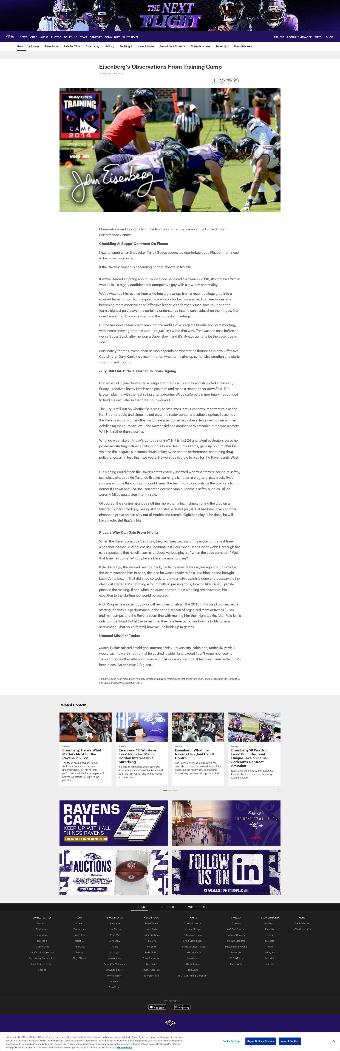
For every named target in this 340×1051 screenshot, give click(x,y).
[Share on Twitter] (222, 82)
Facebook (269, 941)
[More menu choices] (142, 36)
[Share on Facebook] (214, 82)
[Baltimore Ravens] (170, 1023)
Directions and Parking (236, 946)
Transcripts (114, 981)
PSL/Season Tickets (192, 935)
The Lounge (151, 964)
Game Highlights (152, 935)
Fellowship (42, 941)
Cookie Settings (231, 1041)
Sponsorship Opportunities (42, 958)
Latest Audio (151, 929)
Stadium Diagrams (236, 941)
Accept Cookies (289, 1041)
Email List (269, 929)
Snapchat (269, 958)
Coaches (79, 941)
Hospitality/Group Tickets (193, 946)
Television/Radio (151, 975)
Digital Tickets (193, 964)
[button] (165, 790)
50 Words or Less (114, 970)
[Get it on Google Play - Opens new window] (181, 1008)
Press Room (114, 987)
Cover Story (114, 941)
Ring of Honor (79, 958)
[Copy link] (236, 81)
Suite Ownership (193, 952)
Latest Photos (114, 929)
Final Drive (151, 941)
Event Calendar (302, 923)
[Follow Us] (226, 872)
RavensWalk (236, 964)
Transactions (79, 929)
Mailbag (114, 946)
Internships (42, 935)
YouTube (270, 964)
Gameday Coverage (236, 935)
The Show (151, 946)
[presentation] (279, 791)
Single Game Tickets (193, 941)
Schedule (236, 923)
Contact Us (42, 923)
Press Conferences (151, 958)
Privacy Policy (124, 1047)
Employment (42, 929)
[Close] (334, 1041)
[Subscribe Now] (114, 823)
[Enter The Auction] (114, 872)
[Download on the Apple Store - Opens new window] (157, 1007)
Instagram (270, 952)
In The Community (302, 929)
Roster (79, 923)
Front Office (79, 946)
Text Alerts (193, 970)
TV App (269, 935)
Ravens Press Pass (151, 970)
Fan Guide (236, 952)
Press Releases (114, 975)
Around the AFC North (114, 964)
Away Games (193, 958)
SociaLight (114, 952)
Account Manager (193, 929)
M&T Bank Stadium (236, 929)
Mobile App (269, 923)
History (79, 952)
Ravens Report (151, 952)
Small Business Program (42, 964)
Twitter (270, 946)
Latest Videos (151, 923)
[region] (170, 1041)
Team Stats (79, 935)
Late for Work (114, 935)
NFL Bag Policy (236, 958)
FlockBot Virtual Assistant (42, 952)
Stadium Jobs (42, 946)
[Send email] (229, 82)
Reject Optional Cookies (260, 1041)
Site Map (42, 970)
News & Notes (114, 958)
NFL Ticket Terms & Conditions (193, 975)
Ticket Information (193, 923)
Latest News (114, 923)
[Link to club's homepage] (10, 36)
